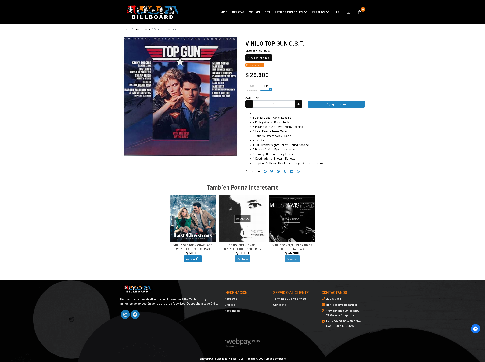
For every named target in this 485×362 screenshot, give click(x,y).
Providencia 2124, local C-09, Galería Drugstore (343, 313)
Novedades (232, 310)
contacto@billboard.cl (341, 304)
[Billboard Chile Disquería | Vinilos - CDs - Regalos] (151, 12)
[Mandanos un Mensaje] (475, 328)
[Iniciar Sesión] (349, 12)
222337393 (333, 298)
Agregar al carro (336, 104)
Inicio (224, 12)
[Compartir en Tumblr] (285, 171)
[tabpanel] (193, 233)
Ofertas (238, 12)
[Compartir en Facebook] (265, 171)
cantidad (252, 98)
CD (252, 85)
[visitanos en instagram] (125, 314)
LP (266, 85)
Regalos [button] (318, 12)
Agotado (242, 258)
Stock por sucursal (259, 57)
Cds (267, 12)
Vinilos (254, 12)
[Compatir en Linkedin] (292, 171)
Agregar (191, 258)
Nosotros (231, 298)
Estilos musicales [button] (289, 12)
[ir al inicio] (136, 289)
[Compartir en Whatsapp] (298, 171)
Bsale (282, 358)
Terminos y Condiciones (289, 298)
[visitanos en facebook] (135, 314)
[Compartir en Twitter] (272, 171)
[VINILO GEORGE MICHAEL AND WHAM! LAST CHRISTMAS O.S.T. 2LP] (193, 218)
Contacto (279, 304)
